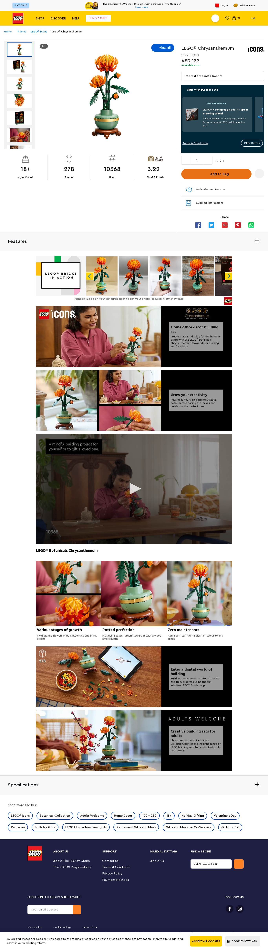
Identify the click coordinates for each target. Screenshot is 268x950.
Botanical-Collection (55, 815)
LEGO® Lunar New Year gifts (86, 827)
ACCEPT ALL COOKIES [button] (206, 941)
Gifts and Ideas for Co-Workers (188, 827)
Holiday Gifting (192, 815)
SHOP (40, 18)
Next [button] (228, 276)
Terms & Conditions (195, 143)
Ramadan (18, 827)
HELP (75, 18)
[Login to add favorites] (259, 173)
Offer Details (252, 143)
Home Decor (123, 815)
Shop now (168, 5)
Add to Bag (219, 174)
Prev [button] (90, 276)
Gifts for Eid (230, 827)
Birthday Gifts (45, 827)
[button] (242, 941)
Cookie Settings (62, 927)
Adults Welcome (92, 815)
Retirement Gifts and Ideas (136, 827)
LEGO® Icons (20, 815)
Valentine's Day (225, 815)
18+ (169, 815)
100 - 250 (149, 815)
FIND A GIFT (98, 18)
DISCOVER (58, 18)
